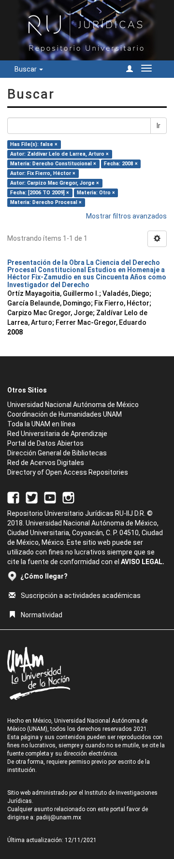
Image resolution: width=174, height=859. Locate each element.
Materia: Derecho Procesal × (46, 202)
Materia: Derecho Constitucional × (53, 163)
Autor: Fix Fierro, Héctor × (42, 173)
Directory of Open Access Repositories (67, 472)
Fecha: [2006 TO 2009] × (39, 192)
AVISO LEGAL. (142, 562)
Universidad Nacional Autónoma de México (73, 404)
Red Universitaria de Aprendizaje (57, 433)
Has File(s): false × (34, 144)
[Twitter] (32, 497)
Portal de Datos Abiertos (45, 443)
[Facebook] (13, 497)
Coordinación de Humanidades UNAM (64, 414)
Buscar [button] (26, 69)
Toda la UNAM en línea (41, 424)
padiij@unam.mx (58, 817)
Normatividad (41, 615)
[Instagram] (68, 497)
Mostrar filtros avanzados (126, 216)
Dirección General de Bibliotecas (57, 453)
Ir (158, 126)
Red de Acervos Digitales (45, 462)
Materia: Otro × (96, 192)
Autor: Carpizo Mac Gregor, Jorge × (54, 183)
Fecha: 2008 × (121, 163)
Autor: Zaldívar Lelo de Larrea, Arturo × (59, 154)
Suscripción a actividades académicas (81, 595)
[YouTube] (50, 497)
